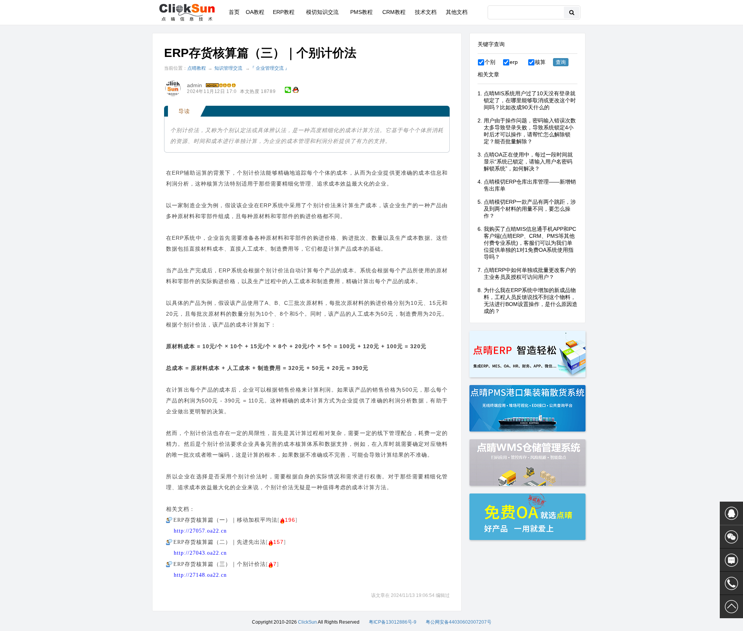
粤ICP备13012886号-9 (392, 622)
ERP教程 (283, 12)
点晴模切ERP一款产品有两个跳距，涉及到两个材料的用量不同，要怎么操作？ (530, 209)
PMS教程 (361, 12)
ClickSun (307, 622)
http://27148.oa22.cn (200, 575)
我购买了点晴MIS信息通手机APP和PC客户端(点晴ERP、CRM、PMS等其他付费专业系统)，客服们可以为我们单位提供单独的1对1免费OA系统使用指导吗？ (530, 243)
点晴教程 (196, 68)
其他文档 (456, 12)
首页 (234, 12)
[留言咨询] (731, 560)
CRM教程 (394, 12)
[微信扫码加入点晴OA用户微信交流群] (731, 536)
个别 (489, 62)
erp (514, 62)
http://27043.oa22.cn (200, 553)
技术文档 (426, 12)
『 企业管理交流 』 (269, 68)
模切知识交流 (322, 12)
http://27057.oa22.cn (200, 531)
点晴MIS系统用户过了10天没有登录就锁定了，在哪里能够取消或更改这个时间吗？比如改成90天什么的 (530, 100)
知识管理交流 (228, 68)
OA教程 (255, 12)
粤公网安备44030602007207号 (458, 622)
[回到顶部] (731, 606)
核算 (540, 62)
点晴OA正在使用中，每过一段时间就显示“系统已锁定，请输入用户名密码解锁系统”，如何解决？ (528, 161)
